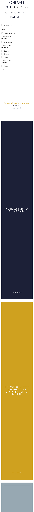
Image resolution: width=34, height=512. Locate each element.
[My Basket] (22, 7)
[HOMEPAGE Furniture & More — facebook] (10, 7)
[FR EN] (26, 7)
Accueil (4, 13)
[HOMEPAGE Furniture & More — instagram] (7, 7)
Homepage (16, 2)
